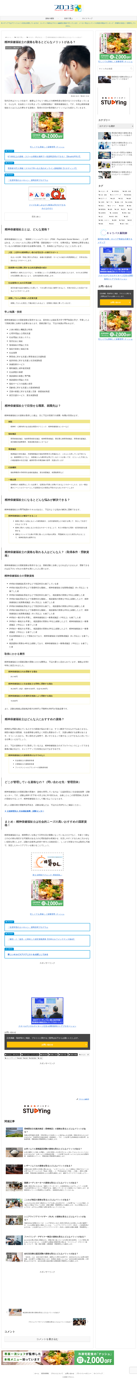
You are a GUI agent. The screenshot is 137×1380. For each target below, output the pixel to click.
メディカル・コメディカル (31, 1054)
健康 (20, 1058)
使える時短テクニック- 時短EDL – (47, 874)
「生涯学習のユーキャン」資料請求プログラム (28, 180)
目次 (34, 216)
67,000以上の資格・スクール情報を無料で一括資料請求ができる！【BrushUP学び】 (44, 156)
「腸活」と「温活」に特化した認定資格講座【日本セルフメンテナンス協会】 (41, 939)
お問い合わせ (47, 1044)
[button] (131, 68)
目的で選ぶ (64, 1054)
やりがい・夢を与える (13, 1054)
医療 (26, 1058)
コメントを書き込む (47, 1339)
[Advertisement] (47, 980)
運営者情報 (45, 1373)
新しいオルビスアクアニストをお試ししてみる (28, 954)
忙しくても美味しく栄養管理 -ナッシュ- (47, 146)
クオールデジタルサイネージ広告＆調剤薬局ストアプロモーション (47, 1026)
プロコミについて (57, 1373)
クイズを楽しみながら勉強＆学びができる (47, 204)
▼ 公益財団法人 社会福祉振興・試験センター (24, 811)
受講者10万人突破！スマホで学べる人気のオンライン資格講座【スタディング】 (42, 168)
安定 (41, 1058)
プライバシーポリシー (83, 1373)
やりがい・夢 (85, 1054)
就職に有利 (54, 1054)
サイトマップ (98, 1373)
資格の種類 (74, 1054)
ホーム (36, 1373)
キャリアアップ (11, 1058)
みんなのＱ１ (47, 208)
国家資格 (44, 1054)
